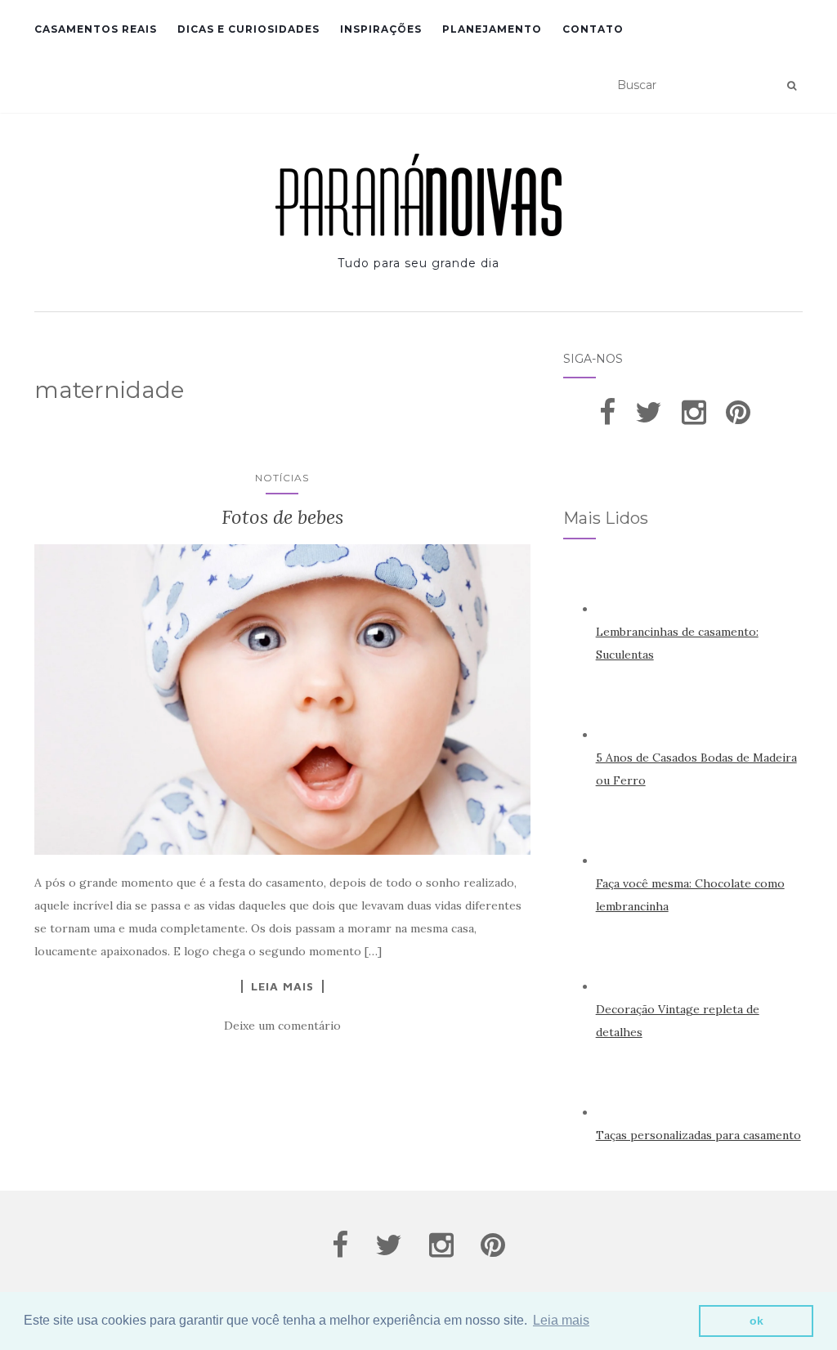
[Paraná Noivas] (418, 195)
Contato (593, 29)
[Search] (792, 86)
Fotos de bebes (282, 517)
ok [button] (756, 1320)
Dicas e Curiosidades (248, 29)
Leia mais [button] (561, 1320)
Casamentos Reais (95, 29)
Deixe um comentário (282, 1025)
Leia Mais (282, 986)
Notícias (282, 478)
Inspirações (381, 29)
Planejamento (492, 29)
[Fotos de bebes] (282, 699)
